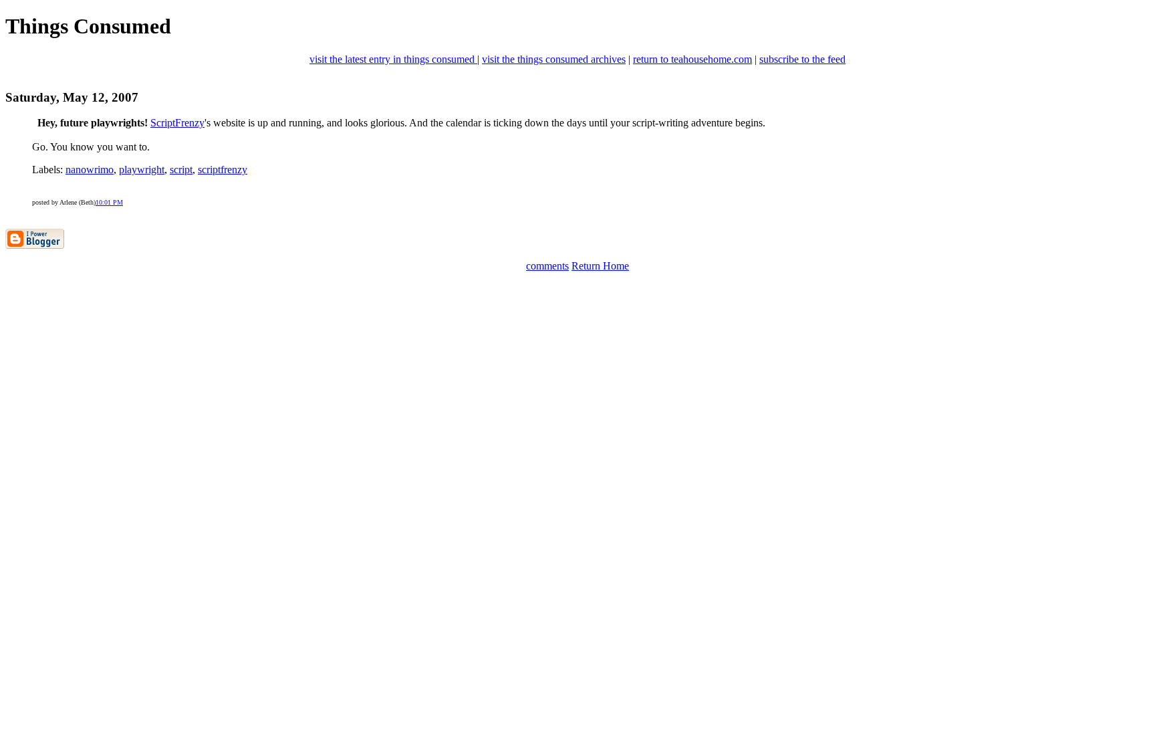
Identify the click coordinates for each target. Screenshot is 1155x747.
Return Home (600, 266)
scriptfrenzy (222, 169)
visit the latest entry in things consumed (393, 59)
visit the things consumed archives (554, 59)
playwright (141, 169)
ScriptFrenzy (177, 122)
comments (547, 266)
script (181, 169)
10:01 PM (109, 202)
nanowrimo (90, 169)
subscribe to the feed (802, 59)
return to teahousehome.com (692, 59)
